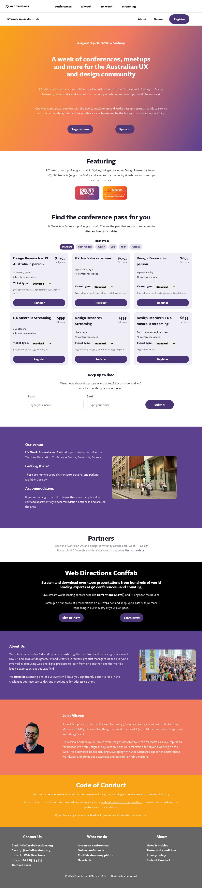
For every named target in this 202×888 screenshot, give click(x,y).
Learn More (132, 617)
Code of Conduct (158, 860)
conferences (63, 6)
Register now (80, 129)
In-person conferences (93, 845)
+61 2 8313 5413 (31, 860)
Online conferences (91, 850)
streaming (129, 6)
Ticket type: (21, 283)
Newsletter (85, 860)
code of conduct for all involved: (121, 802)
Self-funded (85, 246)
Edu (113, 246)
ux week (106, 6)
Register (179, 19)
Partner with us (134, 550)
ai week (86, 6)
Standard (67, 246)
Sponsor (125, 129)
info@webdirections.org (36, 845)
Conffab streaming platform (97, 855)
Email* (90, 396)
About (142, 19)
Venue (158, 19)
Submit (159, 404)
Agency (136, 246)
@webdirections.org (36, 850)
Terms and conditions (162, 850)
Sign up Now (71, 617)
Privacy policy (156, 855)
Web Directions (34, 855)
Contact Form (21, 865)
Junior (101, 246)
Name (32, 396)
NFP (123, 246)
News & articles (157, 845)
